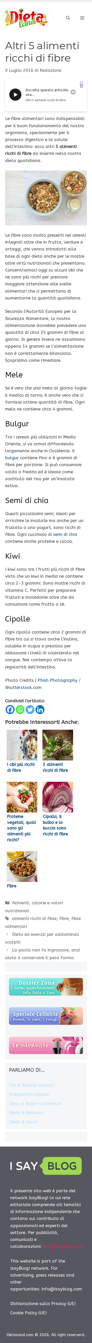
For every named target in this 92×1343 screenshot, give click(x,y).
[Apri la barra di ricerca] (68, 18)
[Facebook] (10, 709)
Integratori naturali (29, 1094)
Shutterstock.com (23, 687)
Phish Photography (57, 680)
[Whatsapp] (20, 709)
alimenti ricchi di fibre (34, 918)
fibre (64, 918)
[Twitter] (30, 709)
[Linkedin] (40, 709)
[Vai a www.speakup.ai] (81, 84)
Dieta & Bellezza (26, 1112)
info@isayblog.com (63, 1246)
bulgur (12, 457)
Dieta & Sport (23, 1121)
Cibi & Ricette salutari (31, 1085)
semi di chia (65, 534)
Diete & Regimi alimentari (35, 1103)
